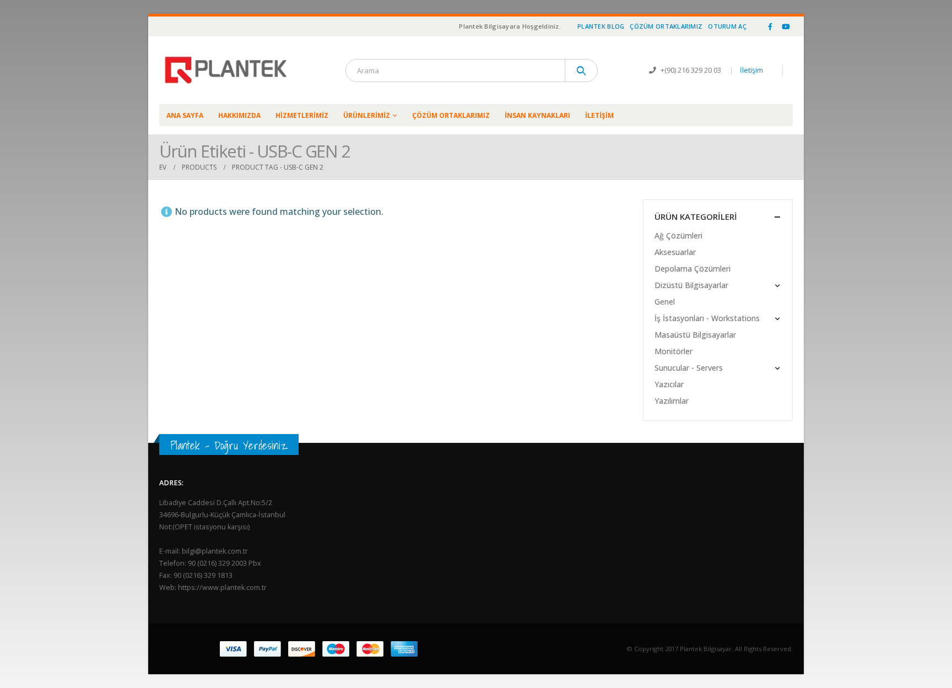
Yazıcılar (669, 384)
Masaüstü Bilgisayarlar (695, 334)
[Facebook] (770, 26)
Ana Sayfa (184, 115)
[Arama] (581, 70)
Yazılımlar (671, 401)
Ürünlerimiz (366, 115)
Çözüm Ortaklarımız (666, 26)
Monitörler (673, 351)
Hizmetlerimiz (301, 115)
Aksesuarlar (675, 252)
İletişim (751, 70)
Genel (664, 301)
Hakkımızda (239, 115)
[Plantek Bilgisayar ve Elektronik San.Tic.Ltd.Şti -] (228, 70)
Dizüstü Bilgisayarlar (691, 285)
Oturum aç (727, 26)
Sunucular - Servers (688, 367)
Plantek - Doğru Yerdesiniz (229, 445)
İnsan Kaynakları (537, 115)
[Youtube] (785, 26)
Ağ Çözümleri (678, 235)
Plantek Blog (600, 26)
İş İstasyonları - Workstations (707, 318)
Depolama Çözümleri (692, 268)
